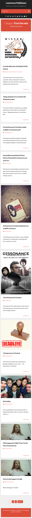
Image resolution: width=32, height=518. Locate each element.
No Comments (19, 71)
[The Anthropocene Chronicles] (16, 272)
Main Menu (5, 11)
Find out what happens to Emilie (12, 479)
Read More (25, 89)
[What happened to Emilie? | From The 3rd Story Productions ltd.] (16, 432)
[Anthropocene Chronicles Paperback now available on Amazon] (16, 204)
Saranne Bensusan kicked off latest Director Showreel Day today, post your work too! (15, 157)
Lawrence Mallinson (16, 2)
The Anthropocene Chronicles (12, 298)
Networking (6, 401)
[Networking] (16, 387)
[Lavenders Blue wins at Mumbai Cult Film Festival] (16, 48)
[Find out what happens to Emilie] (16, 468)
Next (19, 501)
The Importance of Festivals (11, 353)
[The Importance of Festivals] (16, 335)
